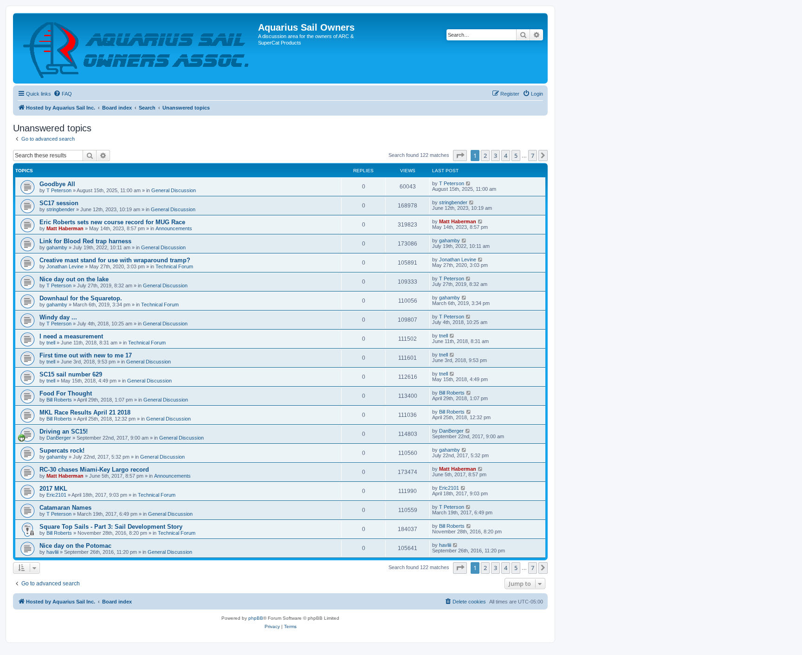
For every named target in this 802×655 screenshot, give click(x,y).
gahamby (56, 247)
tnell (50, 342)
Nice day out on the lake (74, 279)
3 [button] (495, 155)
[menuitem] (62, 93)
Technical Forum (174, 266)
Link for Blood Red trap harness (85, 241)
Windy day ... (58, 317)
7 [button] (532, 155)
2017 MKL (53, 488)
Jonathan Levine (65, 266)
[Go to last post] (469, 183)
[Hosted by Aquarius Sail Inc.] (136, 48)
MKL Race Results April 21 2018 (84, 412)
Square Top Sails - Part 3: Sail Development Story (110, 526)
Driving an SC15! (63, 431)
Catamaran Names (65, 507)
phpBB (255, 618)
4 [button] (505, 155)
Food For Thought (65, 393)
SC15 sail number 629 (70, 374)
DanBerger (58, 438)
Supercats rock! (61, 450)
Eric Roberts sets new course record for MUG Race (112, 222)
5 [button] (515, 155)
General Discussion (173, 190)
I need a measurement (71, 336)
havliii (52, 552)
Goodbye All (57, 184)
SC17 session (58, 203)
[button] (460, 155)
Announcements (173, 228)
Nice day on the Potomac (75, 545)
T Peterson (58, 190)
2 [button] (485, 155)
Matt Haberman (65, 228)
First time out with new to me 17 (85, 355)
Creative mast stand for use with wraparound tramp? (114, 260)
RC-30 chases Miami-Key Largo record (94, 469)
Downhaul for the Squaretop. (80, 298)
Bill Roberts (59, 399)
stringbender (60, 209)
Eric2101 (56, 495)
